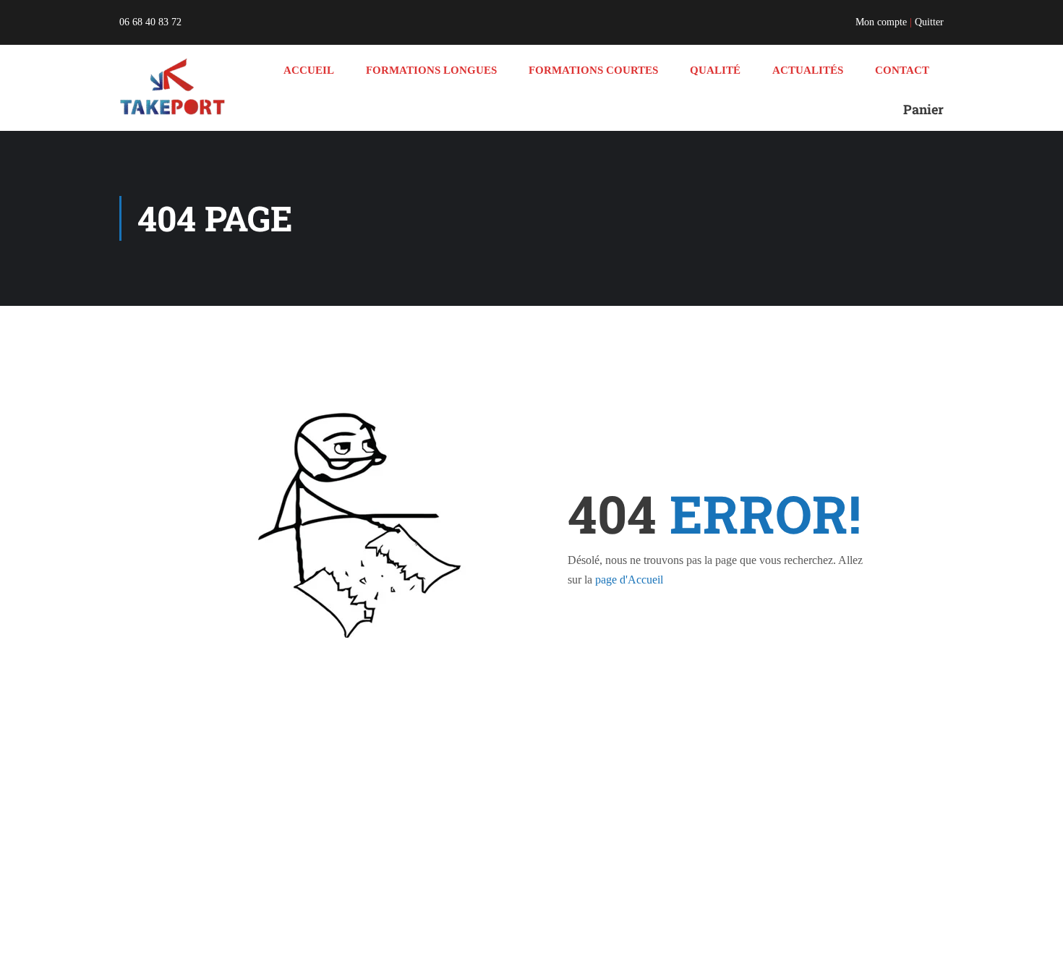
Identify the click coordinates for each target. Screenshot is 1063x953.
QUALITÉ (715, 70)
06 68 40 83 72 (150, 22)
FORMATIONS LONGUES (431, 70)
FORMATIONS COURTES (593, 70)
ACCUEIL (308, 70)
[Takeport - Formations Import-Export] (174, 87)
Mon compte (881, 22)
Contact (902, 70)
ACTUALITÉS (807, 70)
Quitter (929, 22)
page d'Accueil (629, 579)
